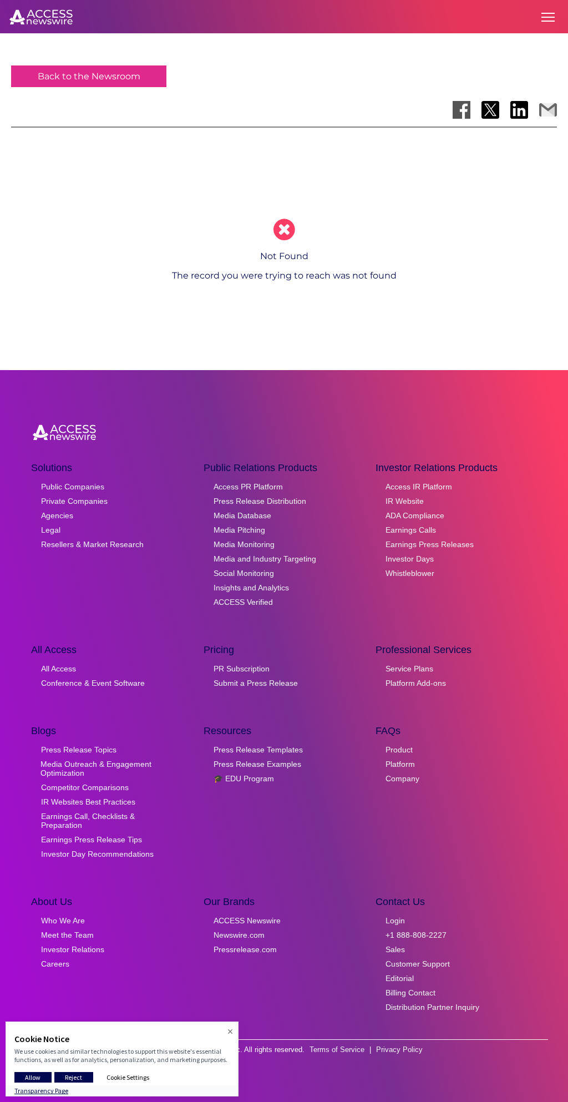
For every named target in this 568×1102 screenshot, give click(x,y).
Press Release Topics (78, 749)
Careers (55, 963)
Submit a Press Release (256, 683)
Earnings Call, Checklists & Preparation (88, 821)
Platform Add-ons (416, 683)
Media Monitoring (244, 544)
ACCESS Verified (243, 602)
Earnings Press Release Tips (91, 839)
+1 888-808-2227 (416, 935)
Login (395, 920)
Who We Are (63, 920)
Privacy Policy (399, 1049)
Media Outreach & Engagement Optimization (95, 768)
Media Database (242, 515)
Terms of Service (337, 1049)
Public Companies (72, 486)
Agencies (57, 515)
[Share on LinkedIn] (519, 110)
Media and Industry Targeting (265, 558)
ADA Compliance (415, 515)
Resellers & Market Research (92, 544)
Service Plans (409, 668)
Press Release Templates (258, 749)
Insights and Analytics (251, 587)
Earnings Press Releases (430, 544)
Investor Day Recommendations (97, 854)
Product (399, 749)
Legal (50, 529)
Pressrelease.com (245, 949)
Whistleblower (410, 573)
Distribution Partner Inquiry (432, 1007)
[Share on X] (490, 110)
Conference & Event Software (93, 683)
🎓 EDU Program (244, 778)
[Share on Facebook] (461, 110)
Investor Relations (72, 949)
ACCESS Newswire (247, 920)
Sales (395, 949)
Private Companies (74, 501)
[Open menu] (548, 17)
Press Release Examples (257, 764)
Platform (400, 764)
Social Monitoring (244, 573)
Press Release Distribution (260, 501)
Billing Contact (410, 992)
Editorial (400, 978)
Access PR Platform (248, 486)
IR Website (405, 501)
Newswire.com (239, 935)
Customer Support (418, 963)
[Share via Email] (548, 110)
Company (402, 778)
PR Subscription (242, 668)
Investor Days (410, 558)
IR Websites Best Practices (88, 801)
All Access (58, 668)
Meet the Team (67, 935)
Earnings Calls (411, 529)
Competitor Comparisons (85, 787)
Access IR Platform (419, 486)
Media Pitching (239, 529)
